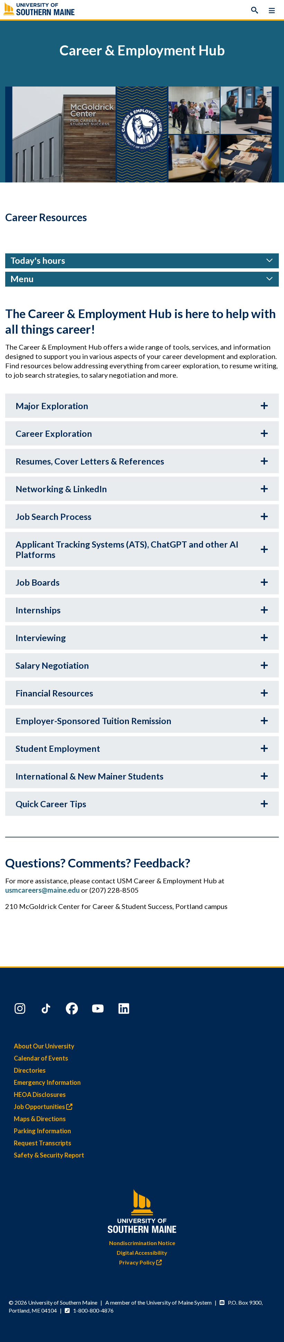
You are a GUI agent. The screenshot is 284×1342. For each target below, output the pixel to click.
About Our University (44, 1046)
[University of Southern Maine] (142, 1209)
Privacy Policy (137, 1262)
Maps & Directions (40, 1119)
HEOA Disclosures (40, 1094)
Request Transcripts (42, 1143)
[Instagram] (21, 1010)
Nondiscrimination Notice (142, 1243)
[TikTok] (47, 1010)
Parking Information (42, 1131)
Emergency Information (47, 1082)
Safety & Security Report (49, 1155)
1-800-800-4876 (93, 1310)
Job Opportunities (40, 1106)
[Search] (254, 10)
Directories (30, 1070)
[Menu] (272, 10)
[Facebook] (73, 1010)
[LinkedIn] (125, 1010)
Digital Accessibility (142, 1252)
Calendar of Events (41, 1058)
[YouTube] (99, 1010)
